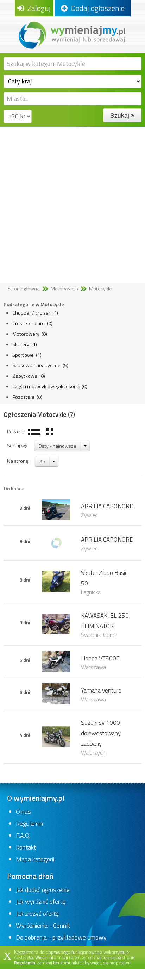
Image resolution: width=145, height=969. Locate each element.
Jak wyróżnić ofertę (40, 901)
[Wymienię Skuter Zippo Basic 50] (56, 581)
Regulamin (29, 823)
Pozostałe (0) (27, 397)
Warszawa (93, 667)
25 (42, 461)
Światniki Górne (99, 635)
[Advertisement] (72, 202)
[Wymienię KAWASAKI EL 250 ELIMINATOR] (56, 623)
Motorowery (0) (29, 334)
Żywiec (89, 515)
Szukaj (120, 115)
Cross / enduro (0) (32, 323)
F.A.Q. (23, 835)
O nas (23, 811)
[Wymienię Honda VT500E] (56, 661)
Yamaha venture (101, 690)
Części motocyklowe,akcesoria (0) (49, 386)
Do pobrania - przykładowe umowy (61, 937)
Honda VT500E (100, 658)
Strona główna (24, 289)
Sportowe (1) (27, 355)
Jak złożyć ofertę (37, 913)
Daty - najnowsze (57, 445)
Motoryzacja (64, 289)
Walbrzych (93, 752)
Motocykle (100, 289)
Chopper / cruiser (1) (35, 313)
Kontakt (26, 847)
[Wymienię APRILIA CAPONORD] (56, 509)
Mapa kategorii (35, 859)
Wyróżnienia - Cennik (43, 925)
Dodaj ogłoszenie (96, 8)
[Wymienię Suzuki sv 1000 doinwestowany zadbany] (56, 736)
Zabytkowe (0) (28, 376)
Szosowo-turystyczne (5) (40, 365)
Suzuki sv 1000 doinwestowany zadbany (101, 733)
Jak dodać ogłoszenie (43, 889)
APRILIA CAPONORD (107, 506)
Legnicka (91, 592)
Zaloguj (37, 8)
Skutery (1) (24, 344)
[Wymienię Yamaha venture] (56, 693)
